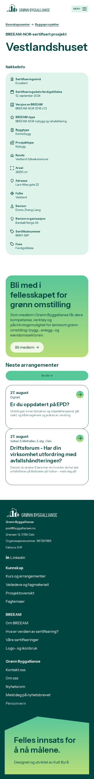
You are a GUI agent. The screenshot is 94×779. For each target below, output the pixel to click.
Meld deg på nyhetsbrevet (28, 694)
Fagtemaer (15, 601)
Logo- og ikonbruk (21, 648)
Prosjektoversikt (20, 593)
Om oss (12, 678)
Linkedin (17, 557)
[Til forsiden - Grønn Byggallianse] (28, 7)
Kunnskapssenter (18, 24)
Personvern (16, 703)
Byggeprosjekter (47, 24)
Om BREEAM (17, 623)
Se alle (45, 375)
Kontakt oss (16, 669)
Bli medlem (24, 347)
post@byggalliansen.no (20, 528)
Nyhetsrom (15, 686)
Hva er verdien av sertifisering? (32, 631)
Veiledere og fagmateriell (27, 584)
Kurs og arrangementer (26, 576)
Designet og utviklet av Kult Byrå (41, 762)
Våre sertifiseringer (22, 639)
